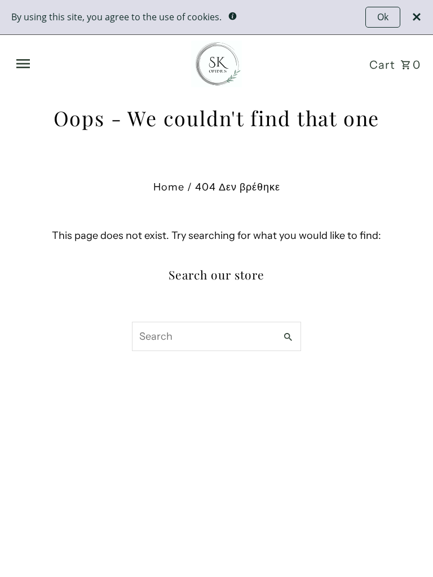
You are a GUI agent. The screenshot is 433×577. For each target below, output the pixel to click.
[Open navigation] (94, 64)
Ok (382, 17)
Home (168, 187)
